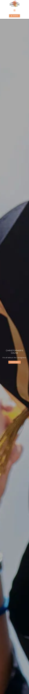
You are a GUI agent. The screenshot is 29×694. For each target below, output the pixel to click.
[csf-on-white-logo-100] (14, 0)
